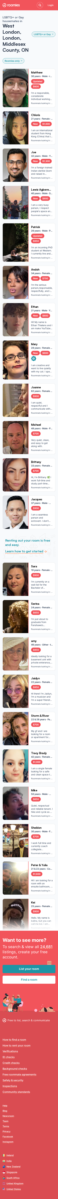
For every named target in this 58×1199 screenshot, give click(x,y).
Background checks (15, 1068)
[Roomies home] (11, 5)
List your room (29, 969)
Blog (5, 1110)
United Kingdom (14, 1183)
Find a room (29, 979)
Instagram (8, 1141)
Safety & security (13, 1080)
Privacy (6, 1131)
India (9, 1161)
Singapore (11, 1172)
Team (5, 1121)
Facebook (8, 1136)
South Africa (12, 1177)
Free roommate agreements (19, 1074)
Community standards (16, 1091)
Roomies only (12, 60)
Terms (6, 1126)
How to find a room (14, 1039)
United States (13, 1189)
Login (50, 5)
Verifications (10, 1051)
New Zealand (13, 1166)
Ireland (10, 1155)
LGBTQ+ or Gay (42, 34)
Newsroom (8, 1116)
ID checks (9, 1057)
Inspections (10, 1086)
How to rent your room (16, 1045)
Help (5, 1105)
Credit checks (11, 1062)
